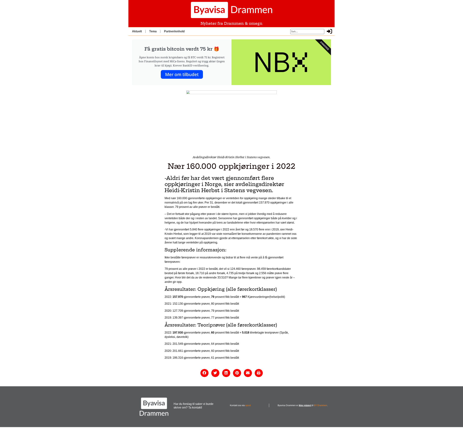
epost (248, 405)
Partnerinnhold (174, 31)
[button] (204, 373)
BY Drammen (320, 405)
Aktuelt (137, 31)
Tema (153, 31)
